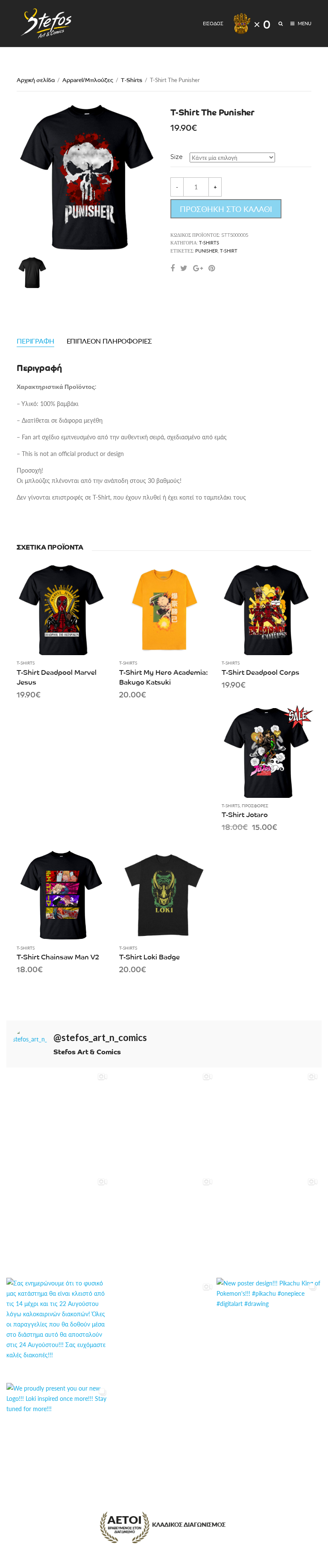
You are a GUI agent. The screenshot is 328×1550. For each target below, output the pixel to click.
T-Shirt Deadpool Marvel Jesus (57, 677)
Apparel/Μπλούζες (87, 80)
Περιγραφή (35, 341)
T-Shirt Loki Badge (149, 956)
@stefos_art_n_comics (100, 1037)
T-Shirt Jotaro (245, 814)
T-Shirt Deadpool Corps (260, 672)
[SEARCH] (281, 23)
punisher (206, 250)
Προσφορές (255, 806)
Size (176, 157)
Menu (303, 23)
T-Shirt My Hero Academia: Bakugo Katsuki (163, 677)
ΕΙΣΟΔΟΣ (213, 23)
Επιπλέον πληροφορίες (109, 341)
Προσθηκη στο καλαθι (226, 208)
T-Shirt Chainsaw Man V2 (58, 956)
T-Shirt (228, 250)
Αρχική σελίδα (36, 80)
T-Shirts (131, 80)
